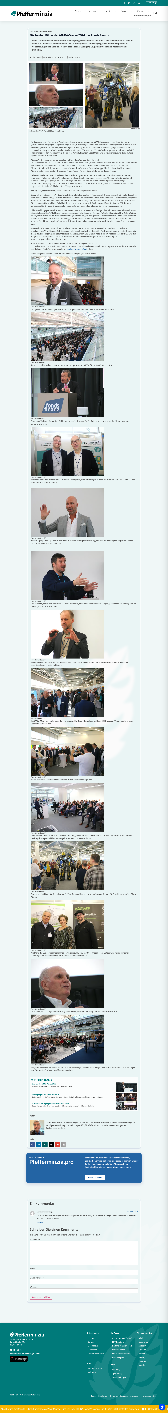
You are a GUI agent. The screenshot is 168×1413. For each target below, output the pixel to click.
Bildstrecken (75, 57)
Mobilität (142, 1346)
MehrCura (92, 1372)
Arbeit (141, 1338)
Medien (109, 11)
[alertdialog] (84, 1409)
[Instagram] (17, 1350)
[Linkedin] (14, 1350)
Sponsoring (117, 1373)
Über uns (141, 11)
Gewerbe (142, 1349)
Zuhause (142, 1361)
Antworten (40, 1222)
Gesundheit (143, 1342)
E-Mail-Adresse (37, 1278)
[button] (32, 1144)
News (78, 11)
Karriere (91, 1342)
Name (33, 1269)
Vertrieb (142, 1353)
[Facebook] (11, 1350)
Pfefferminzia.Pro (95, 1368)
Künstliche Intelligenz (121, 1353)
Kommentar (35, 1239)
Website (33, 1287)
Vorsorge (142, 1357)
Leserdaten (92, 1349)
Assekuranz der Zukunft (122, 1338)
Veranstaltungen (119, 1377)
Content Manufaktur (96, 1353)
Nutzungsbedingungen (119, 1396)
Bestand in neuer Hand (122, 1346)
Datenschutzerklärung (148, 1396)
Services (125, 11)
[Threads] (21, 1350)
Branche (142, 1365)
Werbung (116, 1369)
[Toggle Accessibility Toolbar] (162, 1407)
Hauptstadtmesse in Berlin (77, 249)
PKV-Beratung (118, 1342)
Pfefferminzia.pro (142, 15)
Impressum (134, 1396)
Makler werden (118, 1349)
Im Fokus (93, 11)
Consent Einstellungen (99, 1396)
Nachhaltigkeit (118, 1357)
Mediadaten (93, 1346)
